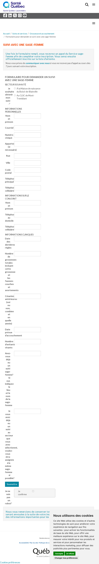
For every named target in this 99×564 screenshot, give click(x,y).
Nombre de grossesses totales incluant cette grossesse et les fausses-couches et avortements (8, 272)
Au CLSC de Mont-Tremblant (25, 97)
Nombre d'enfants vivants (8, 344)
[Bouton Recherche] (87, 3)
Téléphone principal (8, 180)
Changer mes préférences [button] (66, 558)
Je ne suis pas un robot (8, 497)
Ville (8, 162)
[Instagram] (20, 16)
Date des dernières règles (8, 243)
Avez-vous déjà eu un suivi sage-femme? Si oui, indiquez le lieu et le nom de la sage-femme (8, 379)
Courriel (8, 127)
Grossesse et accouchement (42, 33)
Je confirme (22, 493)
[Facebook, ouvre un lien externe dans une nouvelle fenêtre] (5, 16)
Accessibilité (24, 543)
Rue (8, 155)
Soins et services (19, 33)
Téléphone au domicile (8, 217)
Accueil (6, 33)
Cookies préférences (10, 562)
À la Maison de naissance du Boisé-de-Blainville (28, 90)
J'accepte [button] (59, 553)
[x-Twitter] (15, 16)
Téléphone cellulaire (8, 189)
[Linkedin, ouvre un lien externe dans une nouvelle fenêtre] (10, 16)
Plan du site (34, 543)
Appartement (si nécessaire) (8, 146)
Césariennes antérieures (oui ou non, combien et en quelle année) (8, 310)
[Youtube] (25, 16)
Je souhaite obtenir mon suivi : (8, 96)
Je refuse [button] (70, 553)
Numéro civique (8, 136)
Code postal (8, 171)
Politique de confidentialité (49, 543)
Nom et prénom (8, 118)
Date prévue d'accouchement (8, 332)
